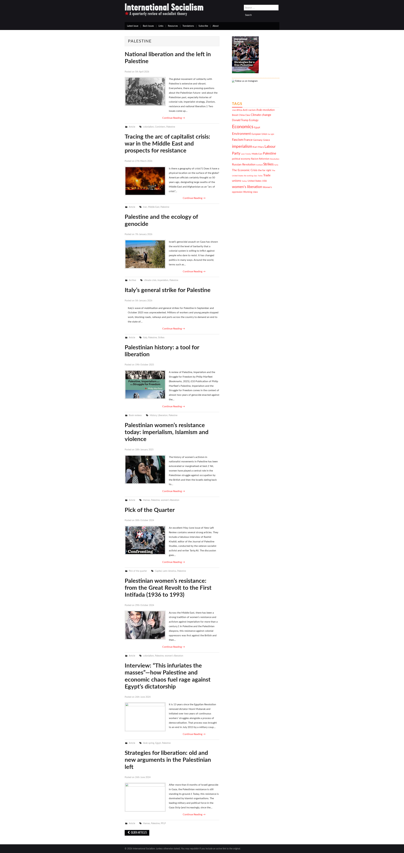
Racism (254, 159)
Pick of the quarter (138, 571)
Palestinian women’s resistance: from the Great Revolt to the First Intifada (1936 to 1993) (168, 588)
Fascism (237, 139)
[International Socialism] (164, 9)
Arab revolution (265, 110)
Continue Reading (173, 118)
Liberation (163, 415)
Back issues (148, 26)
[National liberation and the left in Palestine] (145, 91)
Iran (145, 207)
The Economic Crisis (244, 170)
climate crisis (150, 280)
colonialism (148, 127)
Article (132, 127)
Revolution (274, 159)
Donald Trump (240, 120)
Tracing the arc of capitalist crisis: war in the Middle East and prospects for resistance (167, 144)
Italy (145, 337)
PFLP (163, 823)
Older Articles (138, 832)
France (248, 139)
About (216, 26)
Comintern (160, 127)
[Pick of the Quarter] (145, 540)
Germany (257, 140)
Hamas (146, 500)
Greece (266, 140)
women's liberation (170, 500)
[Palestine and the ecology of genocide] (145, 254)
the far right (264, 170)
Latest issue (132, 26)
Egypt (158, 743)
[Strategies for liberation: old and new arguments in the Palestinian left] (145, 797)
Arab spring (148, 743)
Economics (242, 126)
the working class (250, 176)
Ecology (253, 120)
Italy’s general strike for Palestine (168, 290)
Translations (188, 26)
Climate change (261, 114)
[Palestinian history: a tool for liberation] (145, 384)
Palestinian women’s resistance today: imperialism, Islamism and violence (166, 432)
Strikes (161, 337)
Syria (276, 165)
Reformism (264, 159)
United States (254, 181)
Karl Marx (258, 147)
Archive (132, 280)
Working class (250, 192)
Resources (173, 26)
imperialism (162, 280)
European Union (259, 134)
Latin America (169, 571)
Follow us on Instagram (246, 81)
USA (264, 181)
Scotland (259, 165)
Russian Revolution (243, 164)
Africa (239, 110)
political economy (241, 159)
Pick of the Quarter (150, 510)
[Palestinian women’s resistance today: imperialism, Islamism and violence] (145, 469)
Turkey (244, 181)
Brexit (235, 115)
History (153, 415)
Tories (260, 176)
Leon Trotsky (246, 154)
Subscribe (203, 26)
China (242, 115)
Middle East (153, 207)
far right (271, 134)
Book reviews (135, 415)
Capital (158, 571)
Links (160, 26)
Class (247, 115)
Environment (241, 133)
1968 (234, 110)
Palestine (170, 127)
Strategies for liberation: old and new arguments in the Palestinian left (168, 760)
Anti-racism (249, 110)
